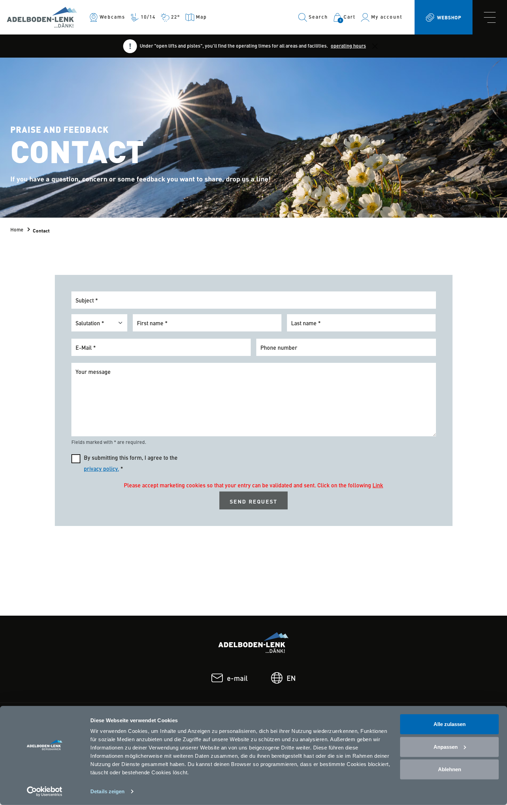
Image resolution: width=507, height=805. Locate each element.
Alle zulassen (450, 724)
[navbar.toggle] (490, 17)
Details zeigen (107, 791)
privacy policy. (101, 469)
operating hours (348, 46)
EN (291, 679)
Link (377, 486)
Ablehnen (449, 769)
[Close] (375, 46)
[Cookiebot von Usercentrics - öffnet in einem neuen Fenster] (44, 791)
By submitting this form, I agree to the (131, 464)
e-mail (237, 679)
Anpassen (446, 746)
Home (16, 230)
